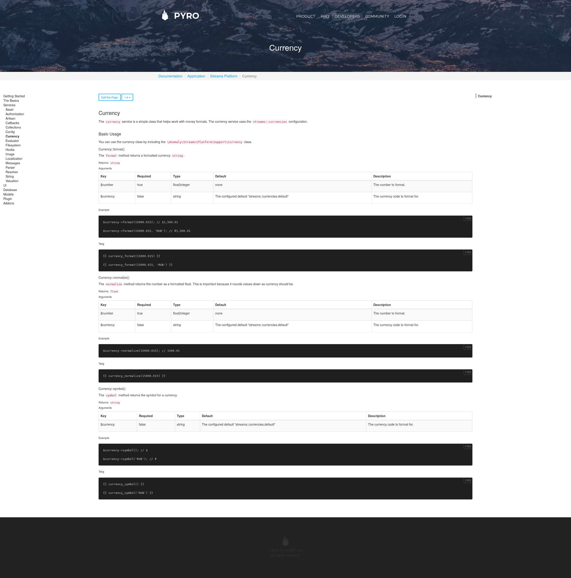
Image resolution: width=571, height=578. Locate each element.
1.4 (126, 97)
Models (8, 194)
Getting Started (14, 96)
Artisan (10, 118)
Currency (12, 136)
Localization (14, 158)
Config (10, 131)
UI (4, 185)
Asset (9, 109)
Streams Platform (223, 76)
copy (468, 218)
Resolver (12, 172)
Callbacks (12, 123)
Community (377, 16)
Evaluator (12, 140)
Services (9, 105)
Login (400, 16)
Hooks (10, 149)
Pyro (185, 15)
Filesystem (13, 145)
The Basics (11, 100)
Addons (8, 203)
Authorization (15, 114)
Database (10, 189)
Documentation (170, 76)
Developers (347, 16)
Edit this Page (109, 97)
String (10, 176)
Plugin (7, 198)
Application (196, 76)
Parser (10, 167)
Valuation (12, 181)
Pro (325, 16)
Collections (13, 127)
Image (10, 154)
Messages (13, 163)
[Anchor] (122, 112)
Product (305, 16)
